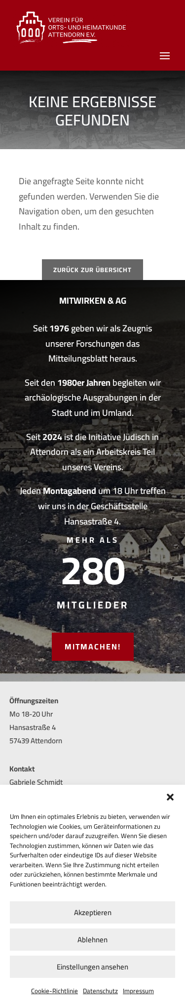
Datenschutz (100, 991)
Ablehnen (92, 939)
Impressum (138, 991)
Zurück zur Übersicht (92, 270)
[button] (170, 797)
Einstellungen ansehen (92, 967)
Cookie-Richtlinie (54, 991)
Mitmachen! (93, 646)
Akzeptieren (92, 912)
